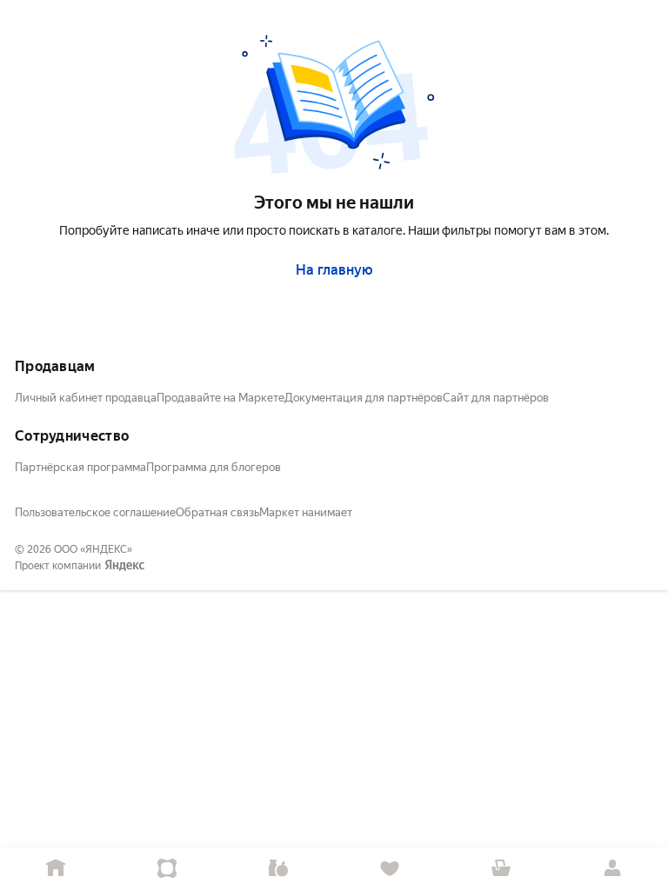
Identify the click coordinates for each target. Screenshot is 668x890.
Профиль (612, 868)
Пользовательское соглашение (95, 512)
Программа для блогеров (213, 467)
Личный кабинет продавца (86, 397)
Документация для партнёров (363, 397)
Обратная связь (217, 512)
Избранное (389, 868)
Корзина (501, 868)
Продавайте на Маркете (220, 397)
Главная (55, 868)
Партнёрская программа (80, 467)
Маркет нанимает (305, 512)
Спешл (167, 868)
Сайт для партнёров (496, 397)
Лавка (278, 868)
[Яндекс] (124, 565)
